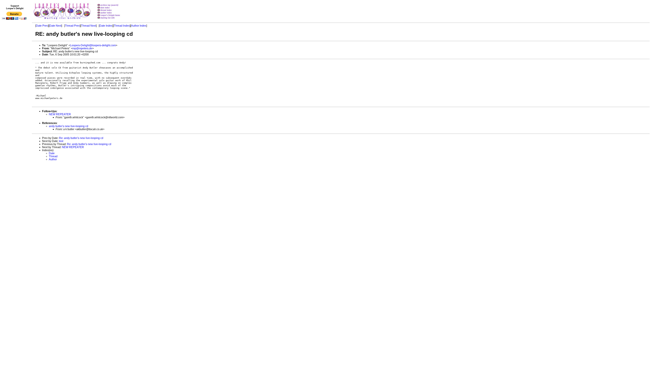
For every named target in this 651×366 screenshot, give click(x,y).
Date (52, 153)
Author (53, 159)
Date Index (105, 25)
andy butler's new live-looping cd (68, 126)
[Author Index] (113, 13)
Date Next (55, 25)
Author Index (138, 25)
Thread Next (88, 25)
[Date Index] (113, 7)
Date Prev (42, 25)
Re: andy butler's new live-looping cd (81, 138)
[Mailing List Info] (113, 19)
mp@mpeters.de (82, 48)
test (61, 141)
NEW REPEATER (60, 114)
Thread (53, 156)
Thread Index (122, 25)
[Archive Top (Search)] (113, 5)
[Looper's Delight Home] (113, 15)
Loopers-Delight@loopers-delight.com (93, 45)
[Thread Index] (113, 10)
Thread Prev (72, 25)
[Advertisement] (14, 91)
